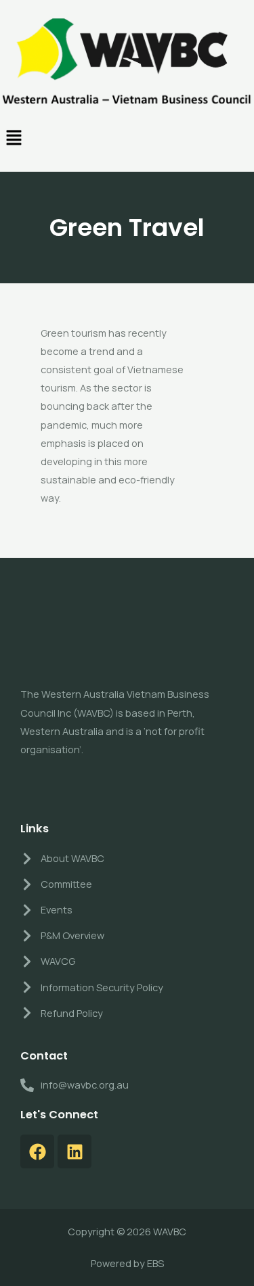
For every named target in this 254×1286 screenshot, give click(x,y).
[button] (127, 138)
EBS (155, 1263)
